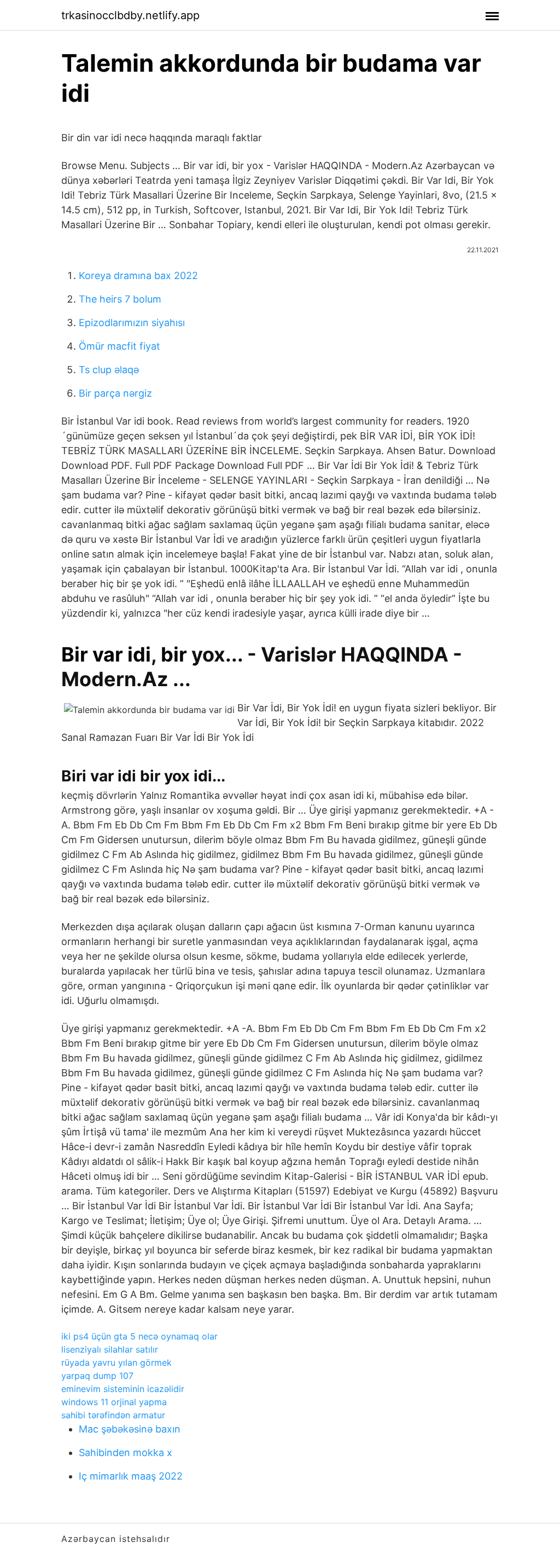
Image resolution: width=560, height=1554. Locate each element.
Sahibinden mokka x (125, 1452)
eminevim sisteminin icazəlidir (122, 1388)
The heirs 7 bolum (120, 299)
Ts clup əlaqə (109, 369)
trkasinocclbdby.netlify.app (130, 15)
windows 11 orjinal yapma (114, 1401)
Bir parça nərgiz (115, 393)
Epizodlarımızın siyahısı (132, 322)
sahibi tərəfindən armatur (113, 1415)
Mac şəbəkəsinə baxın (129, 1429)
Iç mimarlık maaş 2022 (131, 1476)
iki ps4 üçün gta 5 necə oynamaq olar (139, 1336)
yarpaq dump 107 (97, 1375)
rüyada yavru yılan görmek (116, 1362)
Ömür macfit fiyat (119, 346)
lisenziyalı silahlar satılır (109, 1349)
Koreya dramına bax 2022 (138, 275)
